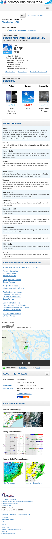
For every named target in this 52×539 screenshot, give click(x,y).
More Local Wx (10, 72)
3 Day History (22, 72)
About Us (4, 531)
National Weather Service (9, 503)
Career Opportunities (8, 533)
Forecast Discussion (10, 271)
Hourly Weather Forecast (12, 279)
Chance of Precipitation (33, 483)
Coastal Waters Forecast (12, 294)
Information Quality (7, 519)
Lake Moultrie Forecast (11, 303)
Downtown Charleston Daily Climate (16, 307)
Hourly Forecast (38, 72)
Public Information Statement (13, 292)
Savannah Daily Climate (12, 309)
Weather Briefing (9, 316)
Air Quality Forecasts (10, 286)
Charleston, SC (10, 22)
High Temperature (10, 483)
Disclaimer (23, 367)
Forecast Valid (8, 388)
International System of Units (13, 288)
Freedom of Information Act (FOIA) (12, 529)
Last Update (7, 385)
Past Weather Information (12, 313)
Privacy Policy (6, 527)
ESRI (38, 367)
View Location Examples (35, 15)
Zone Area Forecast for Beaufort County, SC (20, 267)
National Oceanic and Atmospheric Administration (17, 501)
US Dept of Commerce (8, 499)
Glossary (4, 524)
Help (2, 522)
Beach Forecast (8, 299)
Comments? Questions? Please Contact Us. (15, 514)
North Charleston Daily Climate (14, 305)
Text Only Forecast (9, 275)
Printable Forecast (9, 273)
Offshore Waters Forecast (12, 296)
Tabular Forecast (9, 282)
